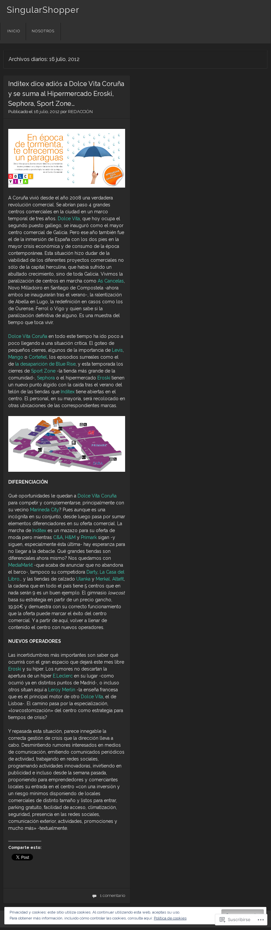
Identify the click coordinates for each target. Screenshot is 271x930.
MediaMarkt (20, 565)
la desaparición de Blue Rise (45, 364)
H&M (70, 537)
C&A (58, 537)
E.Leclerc (63, 675)
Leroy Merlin (61, 689)
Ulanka (83, 579)
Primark (89, 537)
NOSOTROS (43, 31)
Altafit (118, 579)
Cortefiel (38, 357)
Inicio (13, 31)
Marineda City (44, 509)
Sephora (46, 377)
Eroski (103, 377)
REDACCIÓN (80, 111)
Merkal (103, 579)
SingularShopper (43, 10)
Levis (117, 350)
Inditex (68, 391)
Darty (91, 572)
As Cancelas (111, 281)
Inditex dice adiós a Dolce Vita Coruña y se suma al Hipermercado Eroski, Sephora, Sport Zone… (66, 93)
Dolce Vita (69, 218)
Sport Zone (43, 371)
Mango (15, 357)
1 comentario (112, 895)
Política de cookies (170, 918)
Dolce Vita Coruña (27, 336)
